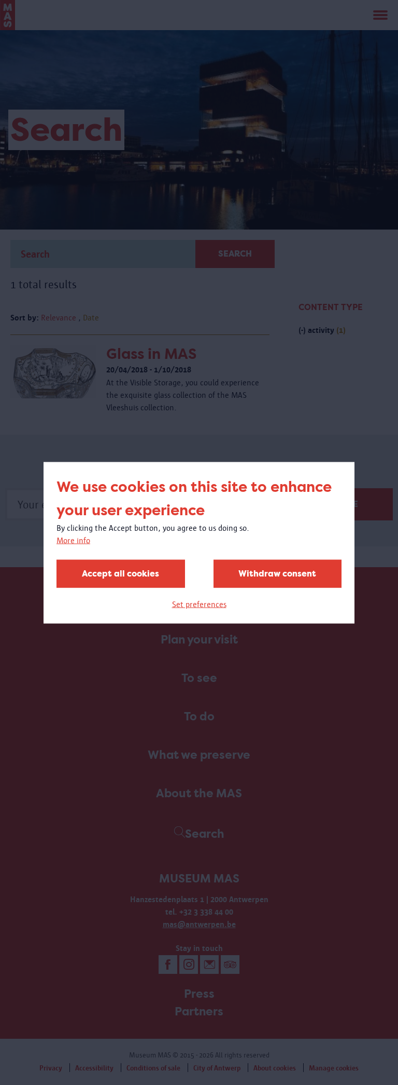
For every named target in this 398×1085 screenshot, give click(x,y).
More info (73, 539)
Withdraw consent (277, 573)
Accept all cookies (120, 573)
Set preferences (199, 603)
